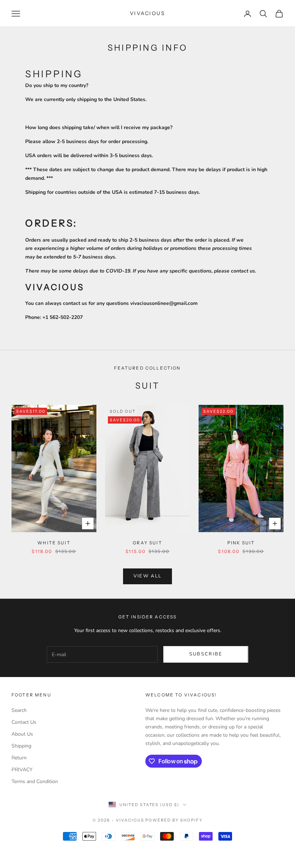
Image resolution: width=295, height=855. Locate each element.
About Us (22, 734)
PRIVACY (22, 769)
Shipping (21, 745)
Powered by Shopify (174, 820)
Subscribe (206, 654)
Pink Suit (241, 542)
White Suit (54, 542)
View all (147, 576)
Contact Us (24, 722)
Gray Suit (147, 542)
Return (19, 757)
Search (19, 710)
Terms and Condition (35, 781)
